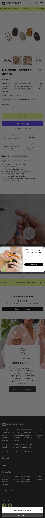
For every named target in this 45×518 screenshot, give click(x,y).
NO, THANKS (33, 267)
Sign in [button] (21, 515)
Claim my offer (34, 264)
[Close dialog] (43, 247)
